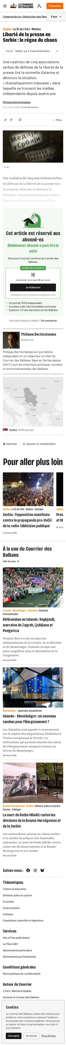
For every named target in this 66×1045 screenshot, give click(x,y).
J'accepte (13, 1035)
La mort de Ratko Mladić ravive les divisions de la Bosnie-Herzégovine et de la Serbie (32, 820)
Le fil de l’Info (21, 29)
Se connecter (49, 320)
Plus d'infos (48, 1035)
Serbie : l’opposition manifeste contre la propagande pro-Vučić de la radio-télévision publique (27, 520)
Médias (36, 29)
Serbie (7, 29)
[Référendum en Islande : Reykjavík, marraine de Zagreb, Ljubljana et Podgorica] (33, 587)
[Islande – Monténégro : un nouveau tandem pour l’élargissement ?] (33, 687)
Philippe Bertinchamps (17, 102)
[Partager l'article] (20, 119)
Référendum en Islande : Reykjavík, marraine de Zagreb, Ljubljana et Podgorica (29, 625)
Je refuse (31, 1035)
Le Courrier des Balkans (25, 6)
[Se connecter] (40, 6)
